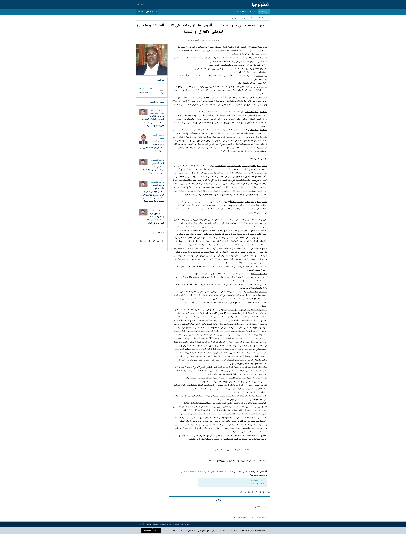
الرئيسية (265, 11)
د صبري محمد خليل (257, 480)
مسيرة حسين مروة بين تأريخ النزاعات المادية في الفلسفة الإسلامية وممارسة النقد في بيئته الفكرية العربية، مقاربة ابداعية (152, 119)
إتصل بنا (186, 524)
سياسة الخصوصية (165, 524)
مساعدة (253, 11)
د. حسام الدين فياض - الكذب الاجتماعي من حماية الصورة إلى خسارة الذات (152, 146)
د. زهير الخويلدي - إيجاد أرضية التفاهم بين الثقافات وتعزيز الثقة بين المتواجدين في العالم (153, 218)
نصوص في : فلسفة (157, 102)
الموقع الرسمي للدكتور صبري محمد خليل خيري (198, 471)
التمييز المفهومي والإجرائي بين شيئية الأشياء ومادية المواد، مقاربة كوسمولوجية (153, 168)
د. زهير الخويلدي (157, 110)
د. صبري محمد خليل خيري (208, 40)
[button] (259, 11)
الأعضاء (243, 11)
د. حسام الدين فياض (158, 136)
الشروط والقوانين (177, 524)
